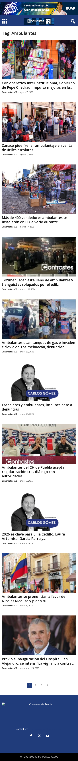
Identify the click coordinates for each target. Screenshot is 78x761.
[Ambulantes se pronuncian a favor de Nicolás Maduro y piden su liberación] (39, 573)
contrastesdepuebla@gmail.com (45, 729)
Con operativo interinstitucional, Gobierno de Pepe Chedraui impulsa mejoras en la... (38, 85)
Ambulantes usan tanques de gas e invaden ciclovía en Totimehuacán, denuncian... (38, 344)
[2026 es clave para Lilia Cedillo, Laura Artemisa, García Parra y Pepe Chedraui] (39, 511)
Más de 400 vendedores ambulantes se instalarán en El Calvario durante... (34, 219)
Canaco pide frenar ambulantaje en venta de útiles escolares (37, 147)
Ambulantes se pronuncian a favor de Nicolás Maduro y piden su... (33, 598)
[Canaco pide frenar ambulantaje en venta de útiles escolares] (39, 122)
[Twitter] (39, 736)
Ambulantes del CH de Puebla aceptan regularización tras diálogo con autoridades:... (34, 471)
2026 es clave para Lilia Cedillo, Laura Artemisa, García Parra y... (33, 536)
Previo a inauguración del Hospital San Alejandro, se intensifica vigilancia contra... (38, 661)
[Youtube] (47, 736)
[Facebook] (31, 736)
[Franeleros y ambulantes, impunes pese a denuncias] (39, 381)
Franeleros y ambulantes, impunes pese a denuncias (37, 407)
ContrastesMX (9, 92)
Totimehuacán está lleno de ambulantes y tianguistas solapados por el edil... (37, 282)
